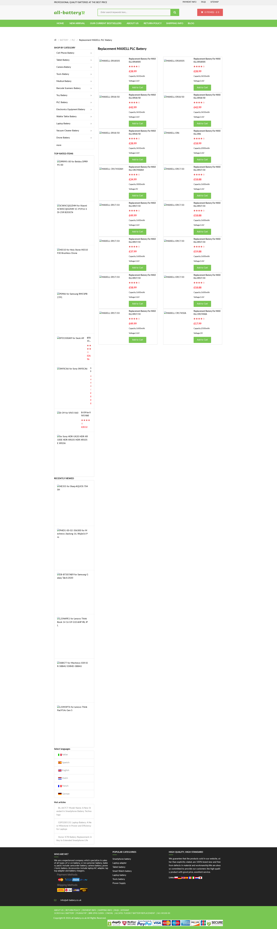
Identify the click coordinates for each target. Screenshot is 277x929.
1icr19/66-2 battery (64, 913)
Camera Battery (63, 67)
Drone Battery (63, 138)
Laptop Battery (63, 124)
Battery (64, 40)
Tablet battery (119, 867)
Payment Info (189, 2)
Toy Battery (61, 95)
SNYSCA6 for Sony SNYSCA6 (90, 370)
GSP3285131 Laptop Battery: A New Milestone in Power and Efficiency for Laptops (73, 825)
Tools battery (119, 879)
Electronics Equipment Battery (70, 109)
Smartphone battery (122, 859)
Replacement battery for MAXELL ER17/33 (207, 168)
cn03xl (109, 913)
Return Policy (73, 910)
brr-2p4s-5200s (96, 913)
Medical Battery (63, 81)
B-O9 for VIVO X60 (86, 414)
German (66, 794)
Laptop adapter (120, 863)
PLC (73, 40)
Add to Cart (137, 87)
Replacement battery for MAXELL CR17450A (207, 312)
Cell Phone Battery (65, 53)
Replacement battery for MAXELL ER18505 (142, 60)
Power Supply (119, 883)
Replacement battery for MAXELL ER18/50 (142, 96)
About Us (58, 910)
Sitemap (214, 2)
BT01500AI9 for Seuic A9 (89, 340)
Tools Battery (62, 74)
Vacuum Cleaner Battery (67, 131)
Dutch (65, 778)
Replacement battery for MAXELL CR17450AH (142, 168)
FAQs (203, 2)
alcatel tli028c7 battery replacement (135, 913)
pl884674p (81, 913)
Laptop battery (119, 875)
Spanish (65, 763)
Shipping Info (105, 910)
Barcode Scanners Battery (68, 88)
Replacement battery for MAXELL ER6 (207, 132)
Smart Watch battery (122, 871)
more (58, 145)
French (65, 786)
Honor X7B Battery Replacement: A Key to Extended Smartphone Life (73, 839)
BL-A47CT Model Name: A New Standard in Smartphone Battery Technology (74, 811)
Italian (65, 755)
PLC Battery (62, 102)
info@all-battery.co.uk (70, 900)
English (65, 770)
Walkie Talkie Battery (66, 116)
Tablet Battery (63, 60)
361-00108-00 (163, 913)
